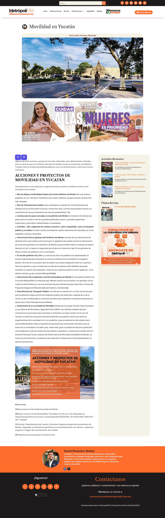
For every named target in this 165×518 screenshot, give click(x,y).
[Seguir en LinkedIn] (136, 3)
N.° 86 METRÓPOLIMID (125, 207)
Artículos (83, 36)
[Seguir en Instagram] (131, 3)
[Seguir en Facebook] (122, 3)
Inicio (45, 11)
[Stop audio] (24, 157)
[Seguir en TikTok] (144, 3)
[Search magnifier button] (104, 3)
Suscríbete (145, 12)
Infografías (90, 11)
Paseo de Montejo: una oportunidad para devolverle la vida (130, 163)
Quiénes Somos (55, 11)
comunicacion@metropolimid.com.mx (110, 496)
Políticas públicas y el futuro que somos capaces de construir (129, 187)
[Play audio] (18, 157)
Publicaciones (77, 11)
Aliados (99, 11)
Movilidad (92, 36)
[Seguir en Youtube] (140, 3)
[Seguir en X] (127, 3)
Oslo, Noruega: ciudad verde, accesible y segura (130, 175)
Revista (66, 11)
